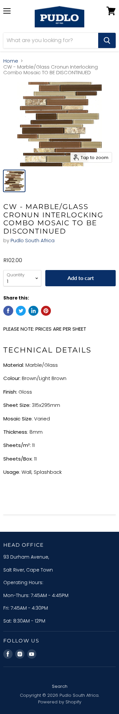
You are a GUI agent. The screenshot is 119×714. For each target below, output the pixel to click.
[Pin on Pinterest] (46, 311)
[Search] (107, 40)
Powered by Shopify (59, 702)
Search (59, 686)
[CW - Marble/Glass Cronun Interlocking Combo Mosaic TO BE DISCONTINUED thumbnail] (14, 181)
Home (10, 61)
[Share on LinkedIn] (33, 311)
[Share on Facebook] (8, 311)
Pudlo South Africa (33, 240)
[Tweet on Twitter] (21, 311)
